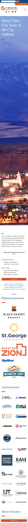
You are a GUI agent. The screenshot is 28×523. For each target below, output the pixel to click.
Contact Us (19, 287)
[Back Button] (2, 233)
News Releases (19, 284)
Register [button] (13, 520)
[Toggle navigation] (25, 9)
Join (18, 4)
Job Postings (12, 287)
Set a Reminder (14, 279)
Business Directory (9, 284)
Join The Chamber (20, 289)
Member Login (23, 4)
